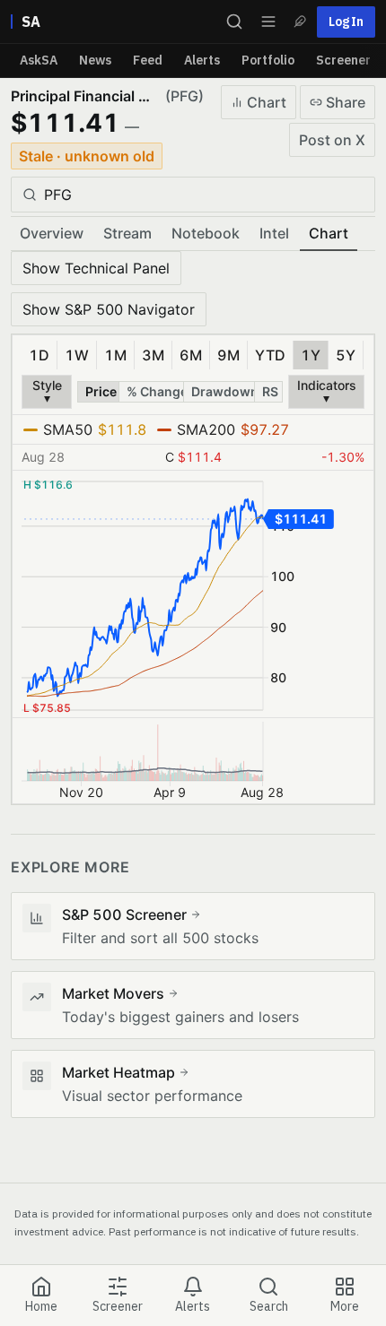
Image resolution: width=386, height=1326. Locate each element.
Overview (51, 233)
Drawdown (222, 391)
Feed (147, 60)
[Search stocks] (234, 21)
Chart (266, 102)
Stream (127, 233)
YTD (270, 355)
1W (77, 355)
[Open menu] (268, 21)
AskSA (38, 60)
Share (345, 102)
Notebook (205, 233)
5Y (345, 355)
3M (153, 355)
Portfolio (267, 60)
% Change (156, 391)
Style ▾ (47, 391)
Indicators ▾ (326, 391)
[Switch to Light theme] (299, 21)
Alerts (202, 60)
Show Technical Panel (96, 268)
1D (39, 355)
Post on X (332, 140)
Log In (346, 21)
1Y (310, 355)
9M (228, 355)
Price (101, 391)
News (95, 60)
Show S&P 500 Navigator (108, 309)
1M (115, 355)
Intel (274, 233)
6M (191, 355)
